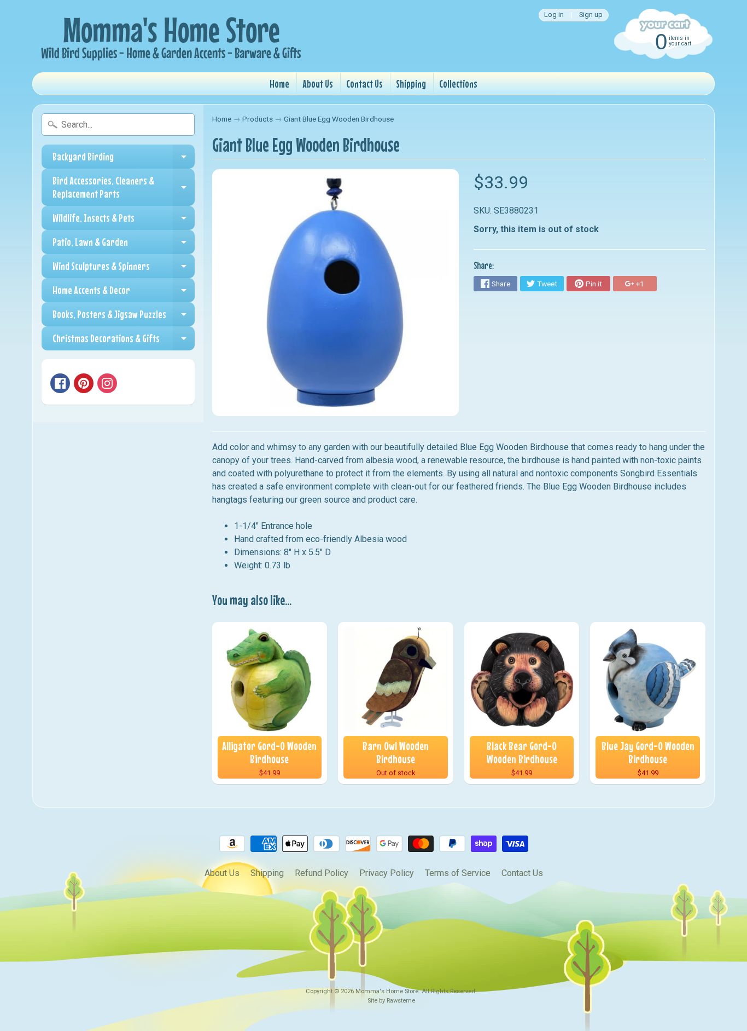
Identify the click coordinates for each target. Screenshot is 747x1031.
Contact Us (364, 83)
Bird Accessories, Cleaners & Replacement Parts (123, 187)
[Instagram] (107, 383)
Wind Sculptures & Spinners (123, 269)
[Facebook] (60, 383)
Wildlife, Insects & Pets (123, 220)
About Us (317, 83)
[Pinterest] (84, 383)
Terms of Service (458, 873)
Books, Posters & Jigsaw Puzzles (123, 317)
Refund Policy (321, 873)
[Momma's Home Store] (169, 36)
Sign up (591, 15)
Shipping (411, 83)
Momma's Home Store (386, 991)
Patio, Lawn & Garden (123, 244)
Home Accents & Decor (123, 293)
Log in (554, 15)
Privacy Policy (386, 873)
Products (257, 118)
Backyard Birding (123, 159)
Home (279, 83)
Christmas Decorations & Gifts (123, 341)
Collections (458, 83)
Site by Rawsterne (391, 1000)
